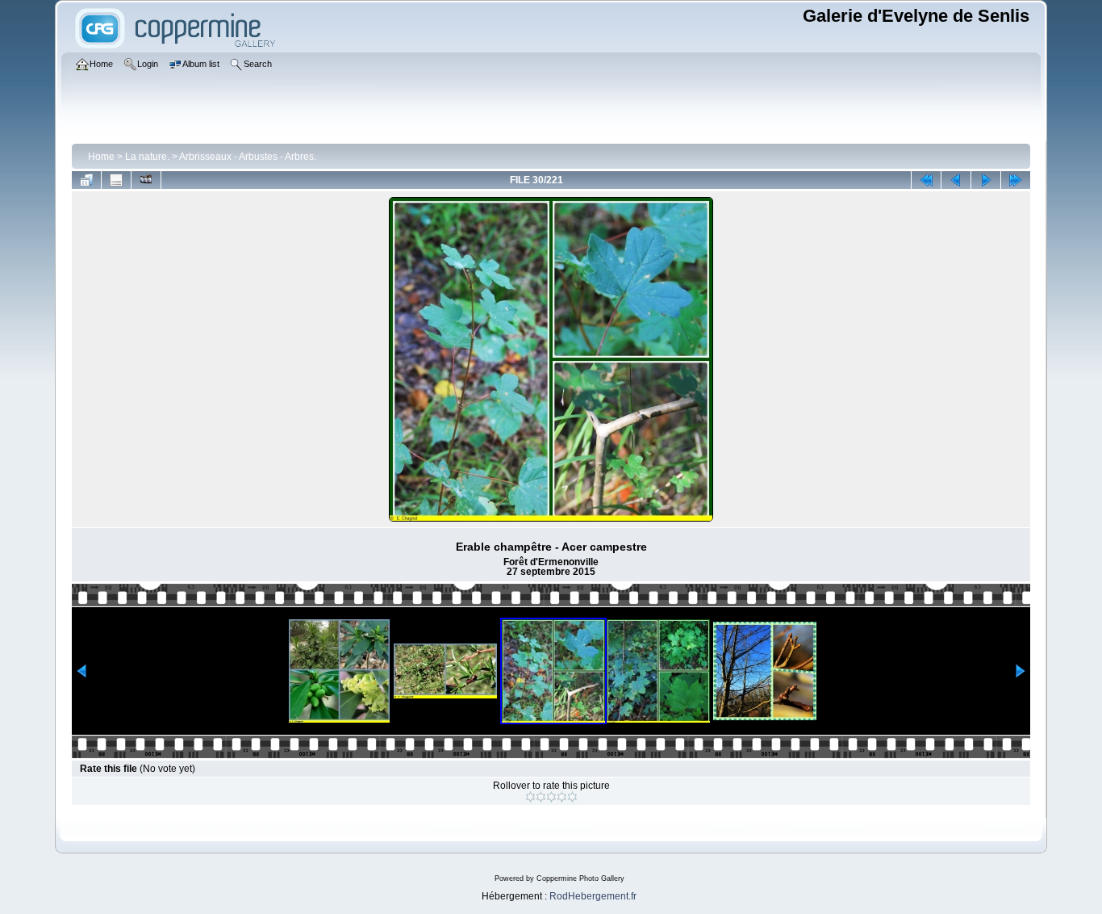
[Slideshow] (146, 180)
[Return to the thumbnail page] (86, 180)
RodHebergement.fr (593, 896)
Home (101, 156)
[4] (562, 797)
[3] (551, 797)
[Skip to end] (1015, 180)
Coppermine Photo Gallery (580, 878)
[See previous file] (956, 180)
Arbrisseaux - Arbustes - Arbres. (247, 156)
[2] (541, 797)
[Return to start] (926, 180)
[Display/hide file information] (116, 180)
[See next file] (985, 180)
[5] (572, 797)
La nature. (147, 156)
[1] (530, 797)
